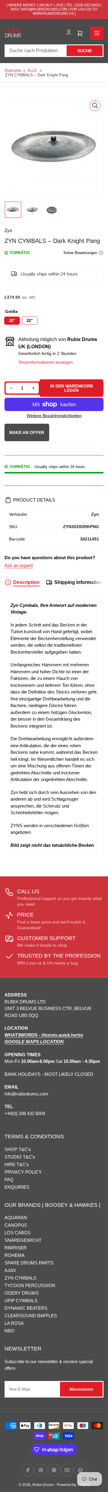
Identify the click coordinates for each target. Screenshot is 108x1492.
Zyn (8, 230)
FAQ (9, 1179)
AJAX (10, 1270)
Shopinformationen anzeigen (45, 362)
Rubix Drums (43, 1485)
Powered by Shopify (73, 1485)
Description (26, 582)
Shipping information (78, 582)
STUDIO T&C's (19, 1156)
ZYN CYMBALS (20, 1277)
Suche (84, 50)
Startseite (12, 70)
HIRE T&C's (16, 1164)
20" (12, 320)
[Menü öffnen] (97, 33)
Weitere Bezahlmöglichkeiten (54, 415)
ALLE (32, 70)
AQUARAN (15, 1217)
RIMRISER (15, 1247)
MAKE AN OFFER (26, 435)
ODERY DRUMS (21, 1293)
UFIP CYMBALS (21, 1300)
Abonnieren (81, 1389)
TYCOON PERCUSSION (29, 1285)
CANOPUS (15, 1225)
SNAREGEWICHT (22, 1240)
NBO (9, 1330)
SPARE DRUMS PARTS (28, 1262)
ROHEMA (14, 1255)
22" (30, 320)
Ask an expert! (18, 565)
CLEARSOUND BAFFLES (30, 1315)
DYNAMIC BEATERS (25, 1308)
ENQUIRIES (16, 1187)
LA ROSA (14, 1323)
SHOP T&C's (17, 1149)
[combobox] (54, 50)
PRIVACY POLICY (23, 1172)
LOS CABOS (17, 1232)
